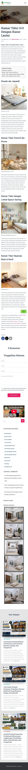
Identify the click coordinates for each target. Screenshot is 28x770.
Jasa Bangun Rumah (9, 445)
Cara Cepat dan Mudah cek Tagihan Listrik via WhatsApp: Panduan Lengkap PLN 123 (13, 492)
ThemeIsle (19, 766)
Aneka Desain (7, 433)
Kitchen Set (7, 457)
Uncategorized (8, 466)
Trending (6, 463)
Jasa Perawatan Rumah (10, 454)
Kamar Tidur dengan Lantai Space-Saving (13, 74)
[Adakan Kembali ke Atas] (25, 767)
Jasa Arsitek (7, 442)
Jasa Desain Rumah (9, 448)
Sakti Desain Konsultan (19, 323)
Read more (17, 661)
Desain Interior (8, 436)
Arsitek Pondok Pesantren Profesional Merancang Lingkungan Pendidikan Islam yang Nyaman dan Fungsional (13, 738)
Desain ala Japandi (7, 70)
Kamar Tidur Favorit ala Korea (10, 72)
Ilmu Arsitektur (8, 439)
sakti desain (22, 315)
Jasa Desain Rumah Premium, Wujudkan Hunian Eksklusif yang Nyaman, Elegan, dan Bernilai (14, 690)
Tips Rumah (7, 460)
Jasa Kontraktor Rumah (10, 451)
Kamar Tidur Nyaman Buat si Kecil (11, 76)
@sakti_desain (14, 321)
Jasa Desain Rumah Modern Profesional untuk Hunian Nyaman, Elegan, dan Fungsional (14, 645)
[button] (23, 311)
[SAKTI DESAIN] (6, 3)
